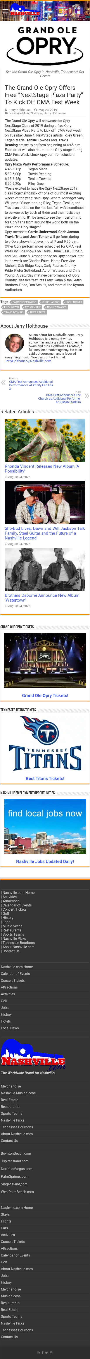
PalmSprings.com (14, 1176)
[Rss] (38, 1352)
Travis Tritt (37, 312)
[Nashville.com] (45, 11)
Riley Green (11, 307)
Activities (10, 897)
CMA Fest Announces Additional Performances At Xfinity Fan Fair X (31, 383)
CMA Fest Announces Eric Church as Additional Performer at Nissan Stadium (59, 397)
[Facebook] (42, 1352)
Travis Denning (14, 312)
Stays (5, 1214)
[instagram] (51, 1352)
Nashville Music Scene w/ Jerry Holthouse (37, 113)
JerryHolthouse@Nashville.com (28, 361)
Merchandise (11, 1086)
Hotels (6, 1021)
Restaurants (12, 930)
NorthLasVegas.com (16, 1169)
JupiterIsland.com (15, 1161)
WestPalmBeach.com (17, 1192)
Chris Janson (51, 302)
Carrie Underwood (24, 302)
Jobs (6, 922)
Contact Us (11, 951)
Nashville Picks (14, 939)
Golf (6, 913)
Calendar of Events (17, 905)
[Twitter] (46, 1352)
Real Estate (9, 1100)
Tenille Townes (57, 307)
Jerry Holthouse (19, 109)
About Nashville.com (19, 947)
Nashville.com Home (19, 893)
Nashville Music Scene (18, 1093)
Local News (10, 1028)
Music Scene (12, 926)
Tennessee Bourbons (19, 943)
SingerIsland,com (14, 1184)
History (8, 918)
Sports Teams (13, 934)
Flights (6, 1221)
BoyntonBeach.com (16, 1153)
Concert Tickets (14, 909)
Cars (4, 1228)
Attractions (11, 901)
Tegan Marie (33, 307)
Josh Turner (74, 302)
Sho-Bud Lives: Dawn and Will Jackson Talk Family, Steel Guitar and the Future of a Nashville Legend (45, 533)
